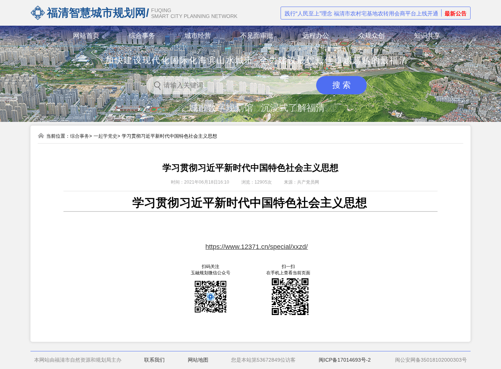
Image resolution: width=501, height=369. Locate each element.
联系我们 (154, 360)
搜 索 (341, 85)
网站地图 (198, 360)
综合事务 (79, 136)
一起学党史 (105, 136)
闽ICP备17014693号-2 (345, 360)
